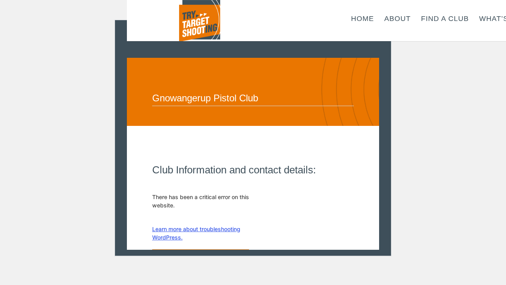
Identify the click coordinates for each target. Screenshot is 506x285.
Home (362, 19)
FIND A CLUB (445, 19)
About (397, 19)
